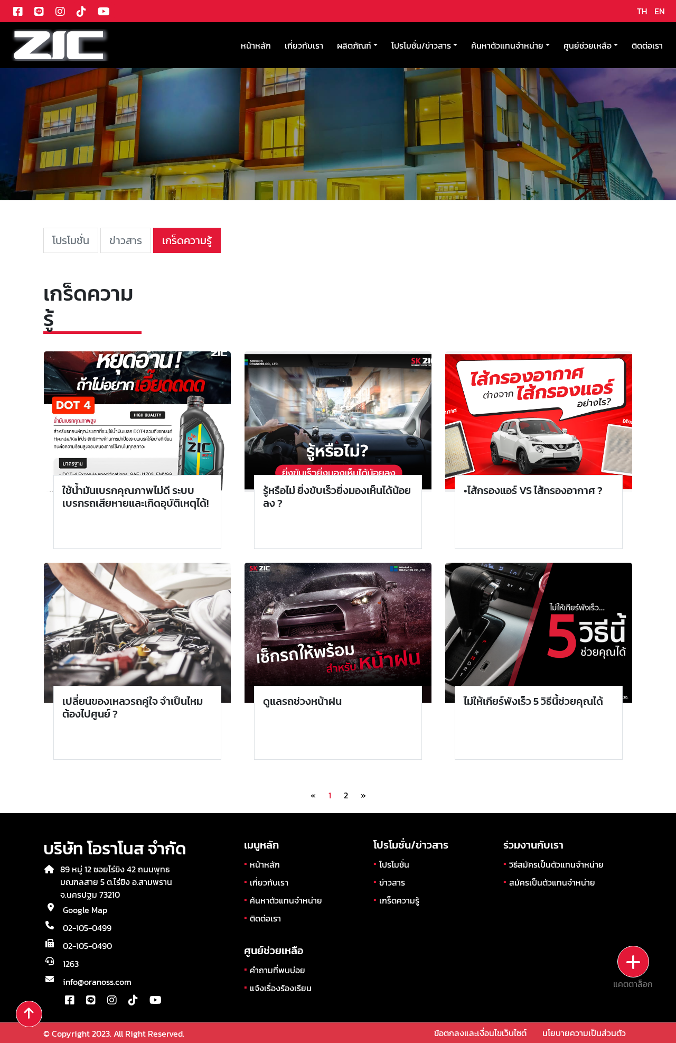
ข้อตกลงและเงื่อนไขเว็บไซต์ (480, 1033)
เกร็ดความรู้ (187, 240)
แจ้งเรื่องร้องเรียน (281, 988)
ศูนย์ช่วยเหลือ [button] (588, 45)
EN (659, 11)
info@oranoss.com (97, 981)
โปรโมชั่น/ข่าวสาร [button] (421, 45)
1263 (71, 963)
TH (642, 11)
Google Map (85, 910)
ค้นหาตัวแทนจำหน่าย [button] (507, 45)
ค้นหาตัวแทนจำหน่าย (286, 900)
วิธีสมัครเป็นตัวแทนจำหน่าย (556, 864)
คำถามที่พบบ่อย (277, 970)
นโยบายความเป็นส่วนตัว (584, 1033)
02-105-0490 (87, 945)
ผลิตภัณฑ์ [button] (354, 45)
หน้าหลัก (256, 45)
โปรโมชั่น (70, 240)
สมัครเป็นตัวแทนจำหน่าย (552, 882)
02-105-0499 (87, 927)
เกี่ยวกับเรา (304, 45)
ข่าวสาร (125, 240)
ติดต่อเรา (647, 45)
